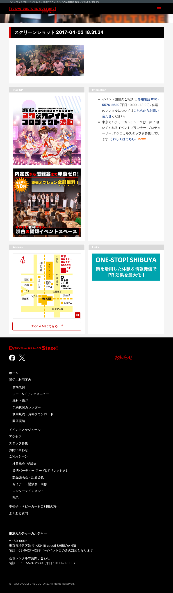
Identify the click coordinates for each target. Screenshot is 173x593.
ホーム (13, 373)
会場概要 (18, 387)
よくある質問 (18, 513)
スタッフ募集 (18, 443)
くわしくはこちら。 (123, 139)
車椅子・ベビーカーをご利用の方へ (34, 506)
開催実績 (18, 421)
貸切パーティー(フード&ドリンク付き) (39, 470)
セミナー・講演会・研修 (29, 484)
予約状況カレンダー (26, 407)
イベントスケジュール (25, 429)
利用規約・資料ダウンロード (32, 414)
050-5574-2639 (30, 563)
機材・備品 (20, 400)
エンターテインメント (28, 491)
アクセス (15, 436)
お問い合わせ (18, 450)
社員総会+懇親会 (24, 464)
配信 (15, 497)
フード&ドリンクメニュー (30, 394)
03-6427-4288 (29, 550)
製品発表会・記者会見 (28, 477)
